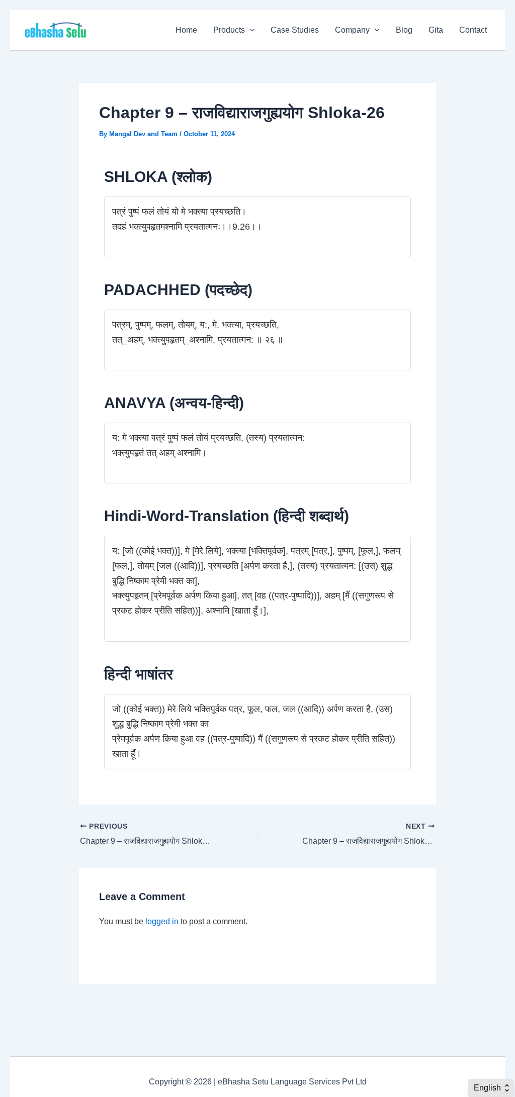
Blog (404, 30)
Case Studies (295, 30)
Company (352, 30)
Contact (473, 30)
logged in (162, 921)
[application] (250, 30)
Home (186, 30)
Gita (435, 30)
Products (229, 30)
